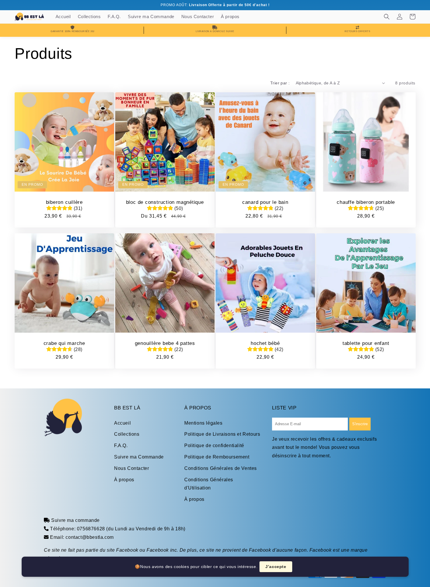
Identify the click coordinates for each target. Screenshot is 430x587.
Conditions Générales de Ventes (220, 468)
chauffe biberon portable (366, 202)
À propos (124, 479)
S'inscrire (360, 424)
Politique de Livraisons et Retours (222, 434)
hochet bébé (265, 343)
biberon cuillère (64, 202)
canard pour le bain (265, 202)
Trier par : (280, 83)
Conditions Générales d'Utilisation (208, 484)
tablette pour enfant (365, 343)
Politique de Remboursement (217, 456)
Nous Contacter (131, 468)
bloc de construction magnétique (165, 202)
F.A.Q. (121, 445)
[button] (386, 16)
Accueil (122, 423)
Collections (127, 434)
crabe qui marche (64, 343)
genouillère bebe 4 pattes (165, 343)
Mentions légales (203, 423)
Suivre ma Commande (139, 456)
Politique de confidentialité (214, 445)
